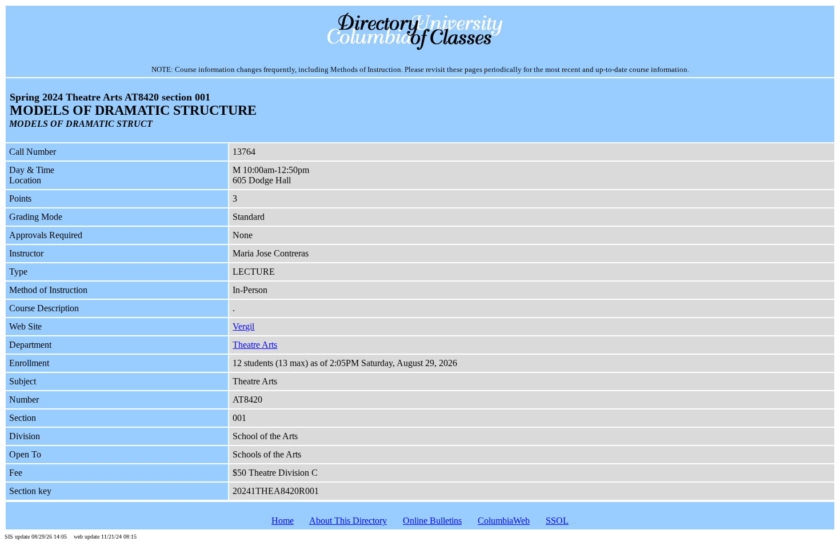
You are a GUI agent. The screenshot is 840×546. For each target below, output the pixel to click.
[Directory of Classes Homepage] (420, 49)
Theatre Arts (255, 345)
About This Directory (348, 520)
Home (282, 520)
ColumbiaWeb (504, 520)
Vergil (243, 326)
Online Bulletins (432, 520)
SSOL (557, 520)
